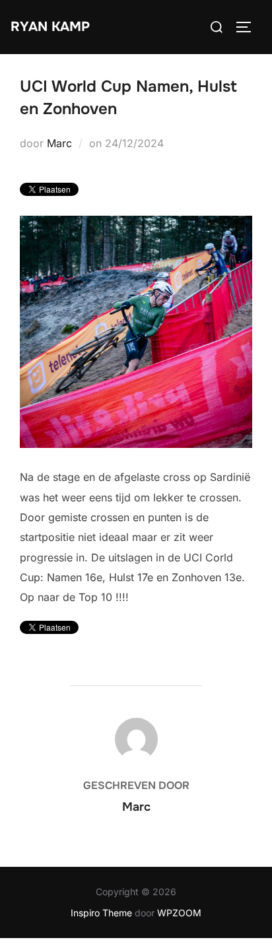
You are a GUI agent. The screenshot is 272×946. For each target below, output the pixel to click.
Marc (59, 143)
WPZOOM (179, 912)
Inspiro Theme (101, 912)
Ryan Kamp (50, 26)
